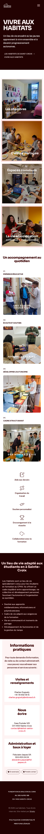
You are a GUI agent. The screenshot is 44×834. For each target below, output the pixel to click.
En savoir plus (22, 303)
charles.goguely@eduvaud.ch (22, 697)
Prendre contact (30, 772)
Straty (32, 811)
